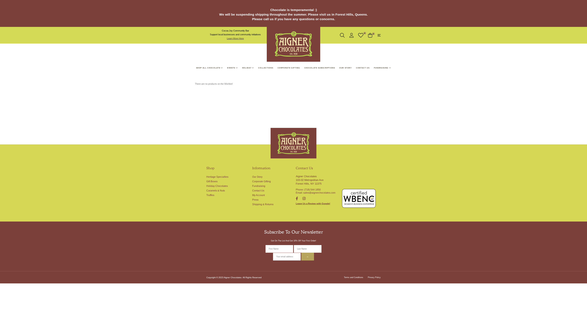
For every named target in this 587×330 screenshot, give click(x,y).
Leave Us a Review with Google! (313, 203)
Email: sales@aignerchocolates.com (315, 192)
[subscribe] (307, 256)
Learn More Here (235, 38)
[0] (361, 35)
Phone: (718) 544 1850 (308, 189)
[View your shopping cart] (370, 35)
